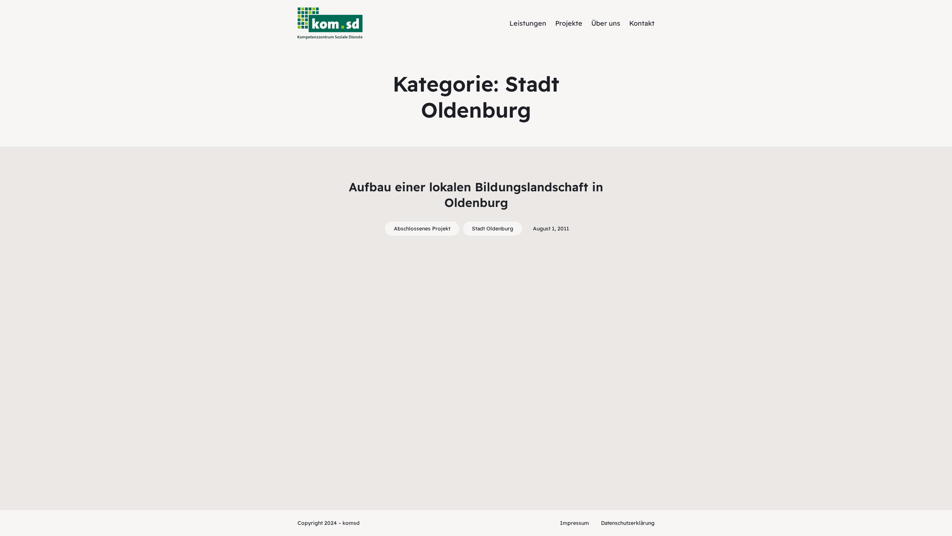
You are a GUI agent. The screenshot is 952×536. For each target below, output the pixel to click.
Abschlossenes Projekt (422, 228)
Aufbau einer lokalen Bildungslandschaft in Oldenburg (476, 194)
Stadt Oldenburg (492, 228)
